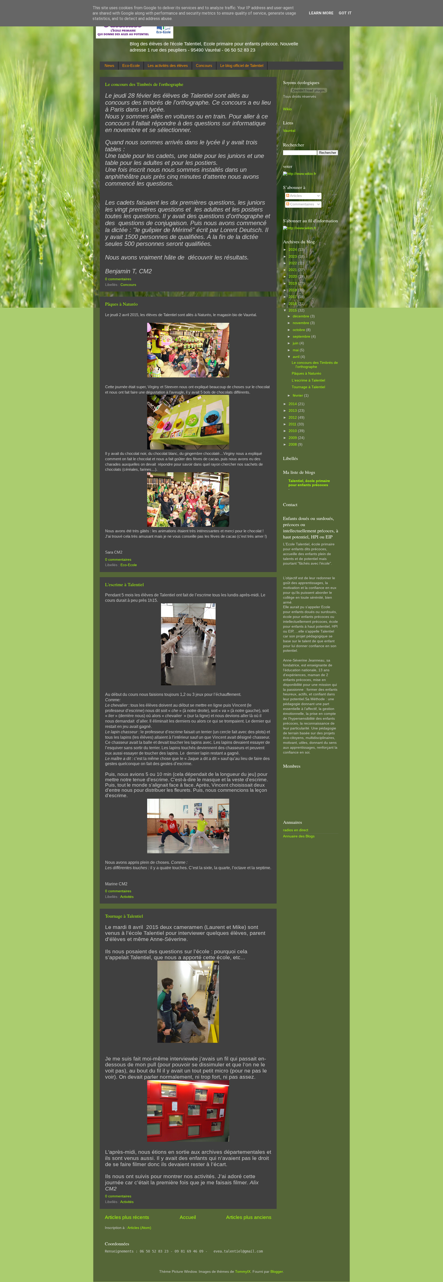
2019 (293, 283)
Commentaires (301, 204)
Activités (127, 897)
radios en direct (295, 830)
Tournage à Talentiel (124, 916)
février (298, 395)
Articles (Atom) (139, 1228)
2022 (293, 263)
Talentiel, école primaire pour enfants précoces (309, 483)
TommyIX (242, 1272)
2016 (293, 304)
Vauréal (289, 131)
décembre (301, 316)
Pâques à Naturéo (121, 304)
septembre (302, 336)
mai (296, 350)
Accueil (188, 1217)
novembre (301, 323)
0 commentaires (118, 279)
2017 (293, 297)
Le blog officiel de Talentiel (241, 65)
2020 (293, 276)
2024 (293, 250)
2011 (293, 424)
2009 (293, 438)
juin (296, 343)
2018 (293, 290)
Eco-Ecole (131, 65)
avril (296, 357)
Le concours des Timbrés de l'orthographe (144, 84)
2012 (293, 417)
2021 (293, 270)
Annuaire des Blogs (299, 836)
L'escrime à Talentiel (124, 584)
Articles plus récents (127, 1217)
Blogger (276, 1272)
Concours (204, 65)
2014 (293, 404)
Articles (295, 196)
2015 (293, 310)
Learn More (321, 13)
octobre (299, 330)
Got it (345, 13)
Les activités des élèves (168, 65)
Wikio (287, 109)
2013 (293, 411)
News (109, 65)
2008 (293, 444)
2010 (293, 431)
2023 (293, 256)
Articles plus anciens (248, 1217)
